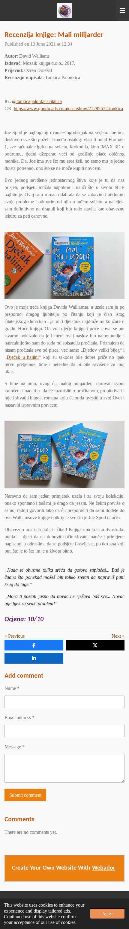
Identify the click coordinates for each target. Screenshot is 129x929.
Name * (12, 688)
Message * (14, 746)
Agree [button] (107, 913)
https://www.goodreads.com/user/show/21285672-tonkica (68, 108)
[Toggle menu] (122, 10)
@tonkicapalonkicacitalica (37, 101)
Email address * (19, 717)
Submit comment (25, 795)
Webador (103, 868)
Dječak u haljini (23, 357)
